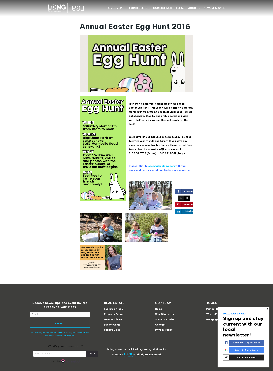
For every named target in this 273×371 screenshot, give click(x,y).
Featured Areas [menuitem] (113, 308)
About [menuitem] (193, 8)
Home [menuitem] (158, 308)
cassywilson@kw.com (161, 166)
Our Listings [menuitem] (162, 8)
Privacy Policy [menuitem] (163, 329)
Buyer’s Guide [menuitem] (112, 324)
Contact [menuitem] (160, 324)
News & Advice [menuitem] (214, 8)
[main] (136, 142)
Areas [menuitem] (180, 8)
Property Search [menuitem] (114, 314)
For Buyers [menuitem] (115, 8)
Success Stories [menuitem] (164, 319)
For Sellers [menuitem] (138, 8)
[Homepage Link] (66, 8)
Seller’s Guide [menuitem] (112, 329)
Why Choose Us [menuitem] (164, 314)
